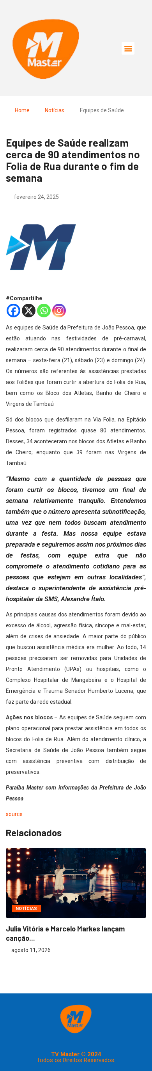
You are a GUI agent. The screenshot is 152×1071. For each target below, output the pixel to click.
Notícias (54, 110)
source (14, 814)
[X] (28, 310)
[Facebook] (13, 310)
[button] (128, 48)
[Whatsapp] (44, 310)
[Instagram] (59, 310)
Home (22, 110)
